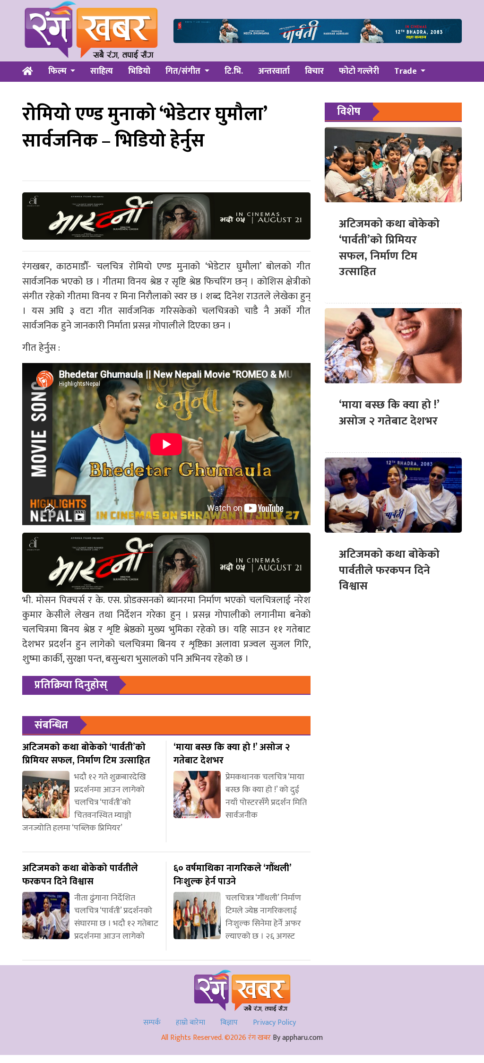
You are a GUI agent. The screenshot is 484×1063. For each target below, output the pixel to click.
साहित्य (101, 71)
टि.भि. (234, 71)
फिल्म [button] (58, 71)
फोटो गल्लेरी (359, 71)
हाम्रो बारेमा (190, 1022)
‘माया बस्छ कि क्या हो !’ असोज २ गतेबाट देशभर (389, 413)
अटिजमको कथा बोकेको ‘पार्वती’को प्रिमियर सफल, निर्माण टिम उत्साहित (389, 248)
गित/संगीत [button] (183, 71)
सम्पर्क (152, 1022)
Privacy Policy (274, 1022)
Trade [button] (406, 71)
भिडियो (139, 71)
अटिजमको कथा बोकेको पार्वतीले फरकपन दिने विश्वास (389, 570)
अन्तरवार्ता (274, 71)
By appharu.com (298, 1037)
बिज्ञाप (229, 1022)
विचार (314, 71)
